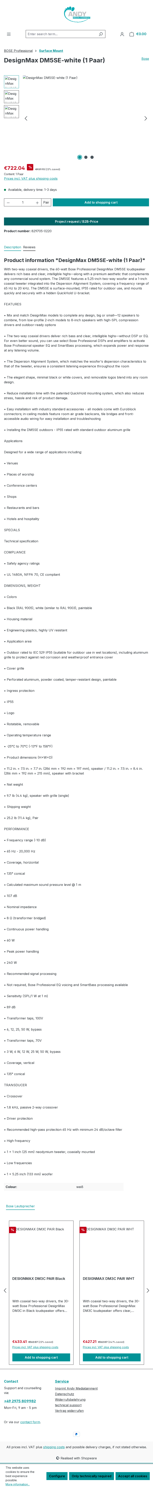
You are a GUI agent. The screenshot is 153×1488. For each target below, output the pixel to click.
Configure (57, 1476)
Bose (145, 59)
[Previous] (26, 118)
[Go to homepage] (76, 15)
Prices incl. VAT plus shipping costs (31, 179)
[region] (76, 118)
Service (62, 1381)
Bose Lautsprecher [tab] (20, 1206)
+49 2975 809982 (20, 1401)
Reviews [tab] (29, 247)
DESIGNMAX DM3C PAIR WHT (108, 1278)
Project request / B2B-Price (76, 221)
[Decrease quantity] (8, 202)
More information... (18, 1484)
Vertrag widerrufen (69, 1411)
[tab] (12, 247)
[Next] (146, 118)
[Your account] (122, 34)
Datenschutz (64, 1394)
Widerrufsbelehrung (70, 1400)
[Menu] (9, 34)
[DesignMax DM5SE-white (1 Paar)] (86, 118)
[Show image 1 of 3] (79, 157)
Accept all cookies (132, 1476)
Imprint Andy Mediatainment (76, 1388)
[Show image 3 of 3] (92, 157)
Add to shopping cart (101, 202)
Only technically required (91, 1476)
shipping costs (54, 1447)
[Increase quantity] (37, 202)
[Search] (100, 34)
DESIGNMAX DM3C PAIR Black (38, 1278)
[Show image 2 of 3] (85, 157)
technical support (68, 1405)
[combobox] (61, 34)
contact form (30, 1422)
